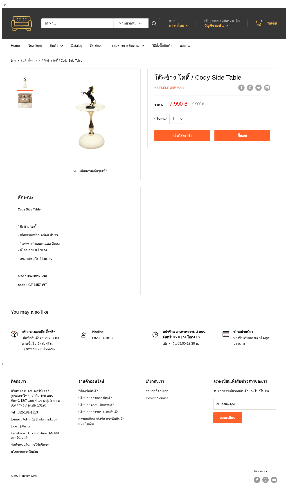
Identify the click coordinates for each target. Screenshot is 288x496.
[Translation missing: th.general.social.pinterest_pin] (250, 87)
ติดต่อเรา (97, 45)
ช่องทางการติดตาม (125, 45)
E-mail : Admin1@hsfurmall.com (34, 419)
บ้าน (13, 60)
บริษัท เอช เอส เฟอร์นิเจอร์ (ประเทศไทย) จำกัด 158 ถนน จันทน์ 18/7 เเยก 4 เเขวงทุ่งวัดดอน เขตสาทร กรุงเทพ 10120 (35, 398)
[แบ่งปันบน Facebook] (241, 87)
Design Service (157, 398)
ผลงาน (185, 45)
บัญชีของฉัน (214, 25)
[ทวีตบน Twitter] (258, 87)
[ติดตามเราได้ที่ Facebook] (257, 480)
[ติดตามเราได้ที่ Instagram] (265, 480)
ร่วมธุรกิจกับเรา (157, 391)
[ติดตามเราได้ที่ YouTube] (274, 480)
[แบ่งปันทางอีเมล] (267, 87)
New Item (35, 45)
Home (15, 45)
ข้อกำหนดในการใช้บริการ (30, 445)
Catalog (76, 45)
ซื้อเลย (242, 136)
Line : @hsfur (20, 426)
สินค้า (54, 45)
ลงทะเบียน (227, 418)
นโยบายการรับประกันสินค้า (98, 412)
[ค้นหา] (154, 23)
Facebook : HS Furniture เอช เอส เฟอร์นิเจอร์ (35, 435)
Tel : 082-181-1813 (24, 412)
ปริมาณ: (160, 119)
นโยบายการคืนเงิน (24, 452)
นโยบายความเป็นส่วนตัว (96, 405)
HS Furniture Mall (169, 87)
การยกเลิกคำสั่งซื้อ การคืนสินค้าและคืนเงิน (101, 421)
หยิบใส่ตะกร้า (182, 136)
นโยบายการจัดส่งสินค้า (95, 398)
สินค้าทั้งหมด (29, 60)
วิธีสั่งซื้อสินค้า (162, 45)
